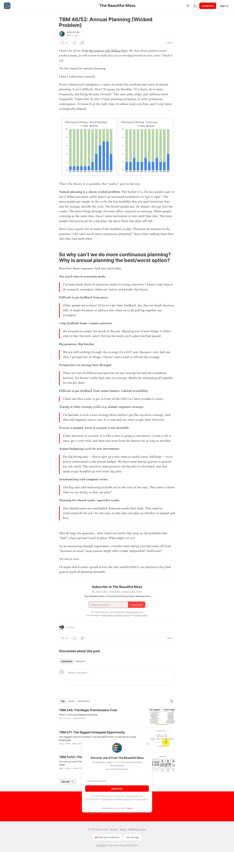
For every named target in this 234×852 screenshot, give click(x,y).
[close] (147, 743)
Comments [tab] (66, 661)
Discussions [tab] (83, 701)
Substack (101, 845)
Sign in (224, 5)
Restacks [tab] (80, 661)
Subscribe (208, 5)
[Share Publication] (195, 6)
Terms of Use (132, 795)
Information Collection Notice (116, 799)
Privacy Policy (141, 799)
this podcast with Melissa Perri (108, 50)
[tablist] (73, 661)
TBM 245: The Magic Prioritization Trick (88, 710)
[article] (117, 717)
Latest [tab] (71, 701)
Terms (123, 829)
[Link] (54, 257)
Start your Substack (109, 837)
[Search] (188, 6)
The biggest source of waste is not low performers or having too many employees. (97, 738)
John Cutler (73, 32)
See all (65, 781)
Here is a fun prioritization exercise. (78, 714)
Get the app (132, 837)
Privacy (114, 829)
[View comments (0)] (74, 43)
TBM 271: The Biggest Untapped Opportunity (92, 732)
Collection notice (137, 829)
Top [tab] (63, 701)
